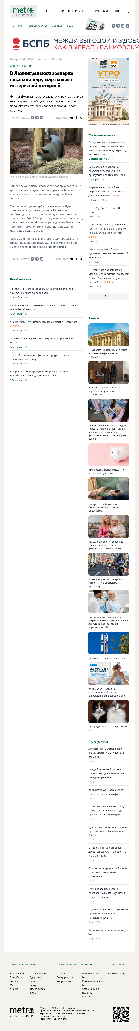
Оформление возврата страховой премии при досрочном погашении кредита (108, 913)
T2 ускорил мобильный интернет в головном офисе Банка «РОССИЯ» (107, 353)
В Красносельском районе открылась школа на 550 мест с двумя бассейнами (106, 191)
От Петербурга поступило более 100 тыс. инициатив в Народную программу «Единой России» (107, 228)
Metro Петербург (117, 973)
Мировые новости (97, 159)
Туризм (34, 981)
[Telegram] (81, 118)
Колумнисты (64, 981)
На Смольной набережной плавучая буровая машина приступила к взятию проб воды (107, 171)
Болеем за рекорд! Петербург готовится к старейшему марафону (105, 583)
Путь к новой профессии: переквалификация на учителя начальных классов (106, 893)
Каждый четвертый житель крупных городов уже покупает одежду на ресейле (106, 773)
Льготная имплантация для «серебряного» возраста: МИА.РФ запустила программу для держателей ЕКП (108, 622)
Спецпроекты (38, 25)
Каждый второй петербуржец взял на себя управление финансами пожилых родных (105, 545)
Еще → (108, 296)
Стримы (18, 25)
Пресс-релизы (38, 988)
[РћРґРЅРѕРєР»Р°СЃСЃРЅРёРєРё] (76, 118)
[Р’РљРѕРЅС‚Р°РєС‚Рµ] (72, 118)
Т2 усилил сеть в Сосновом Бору (107, 658)
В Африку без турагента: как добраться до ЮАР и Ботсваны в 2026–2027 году (107, 851)
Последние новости (101, 135)
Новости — (43, 59)
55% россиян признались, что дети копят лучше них (106, 471)
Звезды (57, 25)
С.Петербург (57, 59)
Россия (93, 11)
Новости (92, 241)
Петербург (76, 11)
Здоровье (35, 977)
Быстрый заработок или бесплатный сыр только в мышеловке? (103, 507)
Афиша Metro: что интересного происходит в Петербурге (43, 321)
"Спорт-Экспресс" (61, 1018)
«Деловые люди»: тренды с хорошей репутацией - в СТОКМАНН (104, 391)
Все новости (54, 11)
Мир (106, 11)
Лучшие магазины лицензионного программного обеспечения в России (108, 831)
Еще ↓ (118, 11)
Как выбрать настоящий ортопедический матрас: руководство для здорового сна (106, 692)
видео (34, 190)
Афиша (14, 988)
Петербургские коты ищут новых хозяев (107, 728)
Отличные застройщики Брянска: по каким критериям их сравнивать (108, 872)
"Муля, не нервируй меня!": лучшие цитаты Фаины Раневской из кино (108, 253)
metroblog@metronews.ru (52, 1016)
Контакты (87, 996)
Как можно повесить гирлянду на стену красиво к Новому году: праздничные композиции (108, 810)
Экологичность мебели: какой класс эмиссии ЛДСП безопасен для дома (106, 752)
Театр (91, 216)
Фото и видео (38, 973)
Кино (91, 262)
